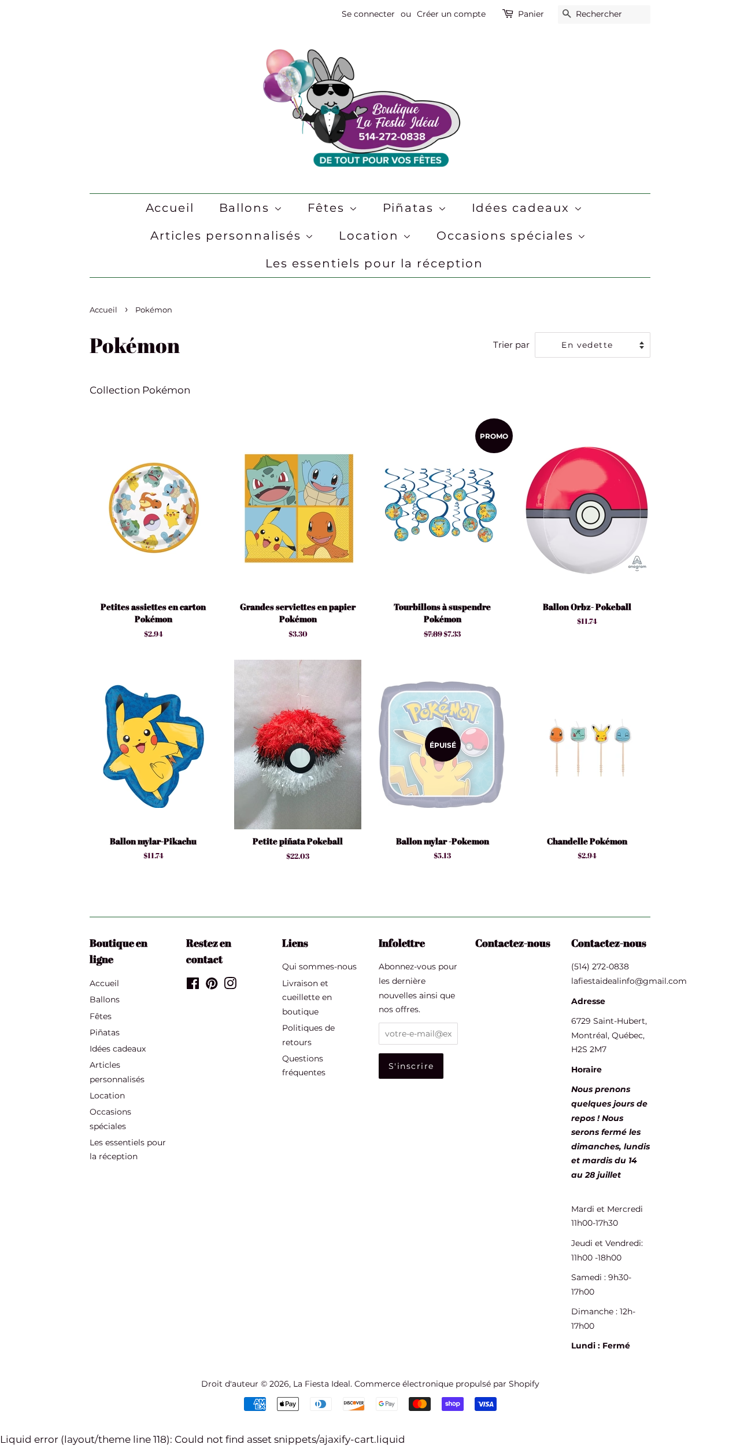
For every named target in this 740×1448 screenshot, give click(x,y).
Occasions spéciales (507, 235)
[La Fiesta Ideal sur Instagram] (230, 985)
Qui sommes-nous (319, 966)
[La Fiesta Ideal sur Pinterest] (211, 985)
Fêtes (328, 208)
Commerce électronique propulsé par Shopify (446, 1384)
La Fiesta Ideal (321, 1384)
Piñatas (410, 208)
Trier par (511, 344)
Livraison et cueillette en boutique (307, 997)
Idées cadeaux (523, 208)
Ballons (246, 208)
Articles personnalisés (227, 235)
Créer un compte (451, 14)
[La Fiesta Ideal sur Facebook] (192, 985)
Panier (531, 14)
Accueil (170, 208)
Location (371, 235)
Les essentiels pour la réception (374, 263)
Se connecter (368, 14)
